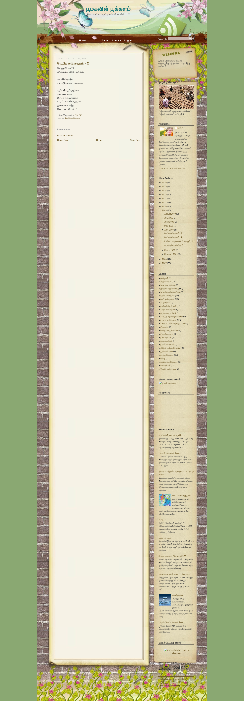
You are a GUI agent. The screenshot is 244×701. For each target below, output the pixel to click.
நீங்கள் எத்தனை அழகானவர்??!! (172, 556)
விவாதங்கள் (165, 365)
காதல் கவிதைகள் (168, 309)
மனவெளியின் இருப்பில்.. (182, 495)
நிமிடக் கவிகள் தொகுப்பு (170, 348)
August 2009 (170, 214)
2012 (164, 198)
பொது (163, 358)
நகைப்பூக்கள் (166, 337)
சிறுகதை (164, 327)
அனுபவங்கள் (166, 282)
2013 (164, 194)
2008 (164, 259)
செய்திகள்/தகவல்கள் (169, 330)
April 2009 (169, 230)
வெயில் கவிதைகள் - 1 (173, 237)
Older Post (135, 140)
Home (82, 40)
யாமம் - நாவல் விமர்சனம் (171, 453)
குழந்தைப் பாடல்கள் (168, 313)
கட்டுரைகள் (165, 302)
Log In (128, 40)
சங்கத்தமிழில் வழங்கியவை (172, 316)
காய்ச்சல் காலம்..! (166, 538)
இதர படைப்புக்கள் (168, 285)
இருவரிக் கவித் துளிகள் (170, 292)
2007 (164, 263)
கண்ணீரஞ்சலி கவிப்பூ (169, 306)
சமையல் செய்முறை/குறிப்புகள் (173, 323)
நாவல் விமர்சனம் (167, 344)
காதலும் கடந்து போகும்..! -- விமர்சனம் (174, 574)
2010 (164, 206)
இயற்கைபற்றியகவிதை (170, 289)
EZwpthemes (186, 685)
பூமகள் (180, 128)
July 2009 (168, 218)
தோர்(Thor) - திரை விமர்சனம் (173, 622)
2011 (164, 202)
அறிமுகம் (164, 278)
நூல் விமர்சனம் (167, 351)
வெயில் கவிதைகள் (72, 118)
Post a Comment (65, 135)
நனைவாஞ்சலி (166, 341)
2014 (164, 190)
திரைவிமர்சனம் (167, 334)
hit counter (176, 653)
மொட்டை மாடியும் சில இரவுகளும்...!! (178, 241)
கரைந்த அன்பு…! (179, 595)
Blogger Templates (167, 681)
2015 (164, 186)
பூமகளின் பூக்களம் (108, 8)
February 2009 (171, 254)
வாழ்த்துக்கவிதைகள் (169, 362)
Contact (116, 40)
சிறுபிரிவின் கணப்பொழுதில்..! (171, 435)
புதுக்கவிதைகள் (167, 355)
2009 (164, 210)
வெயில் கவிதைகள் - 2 (73, 63)
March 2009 (169, 250)
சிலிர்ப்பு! (162, 520)
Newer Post (62, 140)
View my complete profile (172, 169)
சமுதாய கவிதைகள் (169, 320)
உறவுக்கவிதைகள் (168, 295)
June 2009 (169, 222)
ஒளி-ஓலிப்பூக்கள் (168, 299)
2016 (164, 182)
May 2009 (168, 226)
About (105, 40)
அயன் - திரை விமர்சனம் (173, 245)
